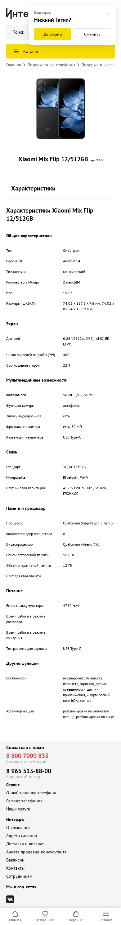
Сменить (92, 34)
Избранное (45, 920)
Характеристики (33, 188)
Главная (15, 920)
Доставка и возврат (25, 844)
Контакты (15, 868)
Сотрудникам (19, 876)
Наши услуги (18, 809)
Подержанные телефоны (51, 65)
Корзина (75, 920)
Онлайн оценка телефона (31, 793)
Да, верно (52, 34)
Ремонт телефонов (24, 801)
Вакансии (15, 860)
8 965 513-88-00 (28, 771)
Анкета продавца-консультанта (36, 852)
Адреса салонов (21, 835)
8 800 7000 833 (27, 756)
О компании (18, 827)
